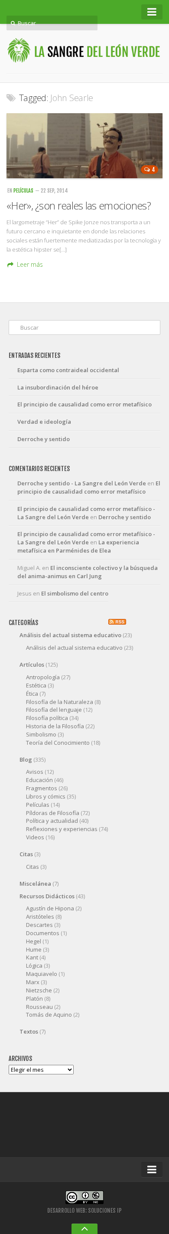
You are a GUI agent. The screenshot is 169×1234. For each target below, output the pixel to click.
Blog (26, 759)
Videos (35, 837)
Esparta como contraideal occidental (68, 370)
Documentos (42, 933)
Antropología (43, 677)
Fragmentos (41, 788)
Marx (32, 982)
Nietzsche (39, 990)
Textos (29, 1031)
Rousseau (39, 1007)
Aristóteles (40, 916)
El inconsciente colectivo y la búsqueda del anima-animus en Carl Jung (87, 572)
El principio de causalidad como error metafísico (84, 404)
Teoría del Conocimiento (58, 742)
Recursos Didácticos (47, 896)
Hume (34, 949)
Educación (39, 780)
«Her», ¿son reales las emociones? (78, 205)
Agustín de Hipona (50, 908)
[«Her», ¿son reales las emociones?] (84, 145)
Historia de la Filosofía (55, 726)
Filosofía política (47, 718)
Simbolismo (41, 734)
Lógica (34, 965)
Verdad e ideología (44, 422)
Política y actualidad (52, 821)
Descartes (39, 925)
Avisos (34, 772)
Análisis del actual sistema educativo (70, 635)
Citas (26, 854)
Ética (32, 693)
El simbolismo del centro (74, 593)
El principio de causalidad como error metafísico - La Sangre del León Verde (86, 513)
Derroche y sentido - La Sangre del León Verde (81, 483)
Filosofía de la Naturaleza (59, 702)
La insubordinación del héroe (57, 387)
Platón (34, 998)
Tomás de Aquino (49, 1014)
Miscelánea (35, 883)
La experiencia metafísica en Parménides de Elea (78, 546)
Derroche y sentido (43, 439)
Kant (32, 957)
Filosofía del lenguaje (54, 710)
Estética (36, 685)
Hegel (33, 941)
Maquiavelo (41, 974)
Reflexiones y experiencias (62, 829)
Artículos (32, 664)
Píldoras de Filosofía (52, 813)
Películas (23, 190)
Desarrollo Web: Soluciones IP (84, 1210)
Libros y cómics (45, 796)
